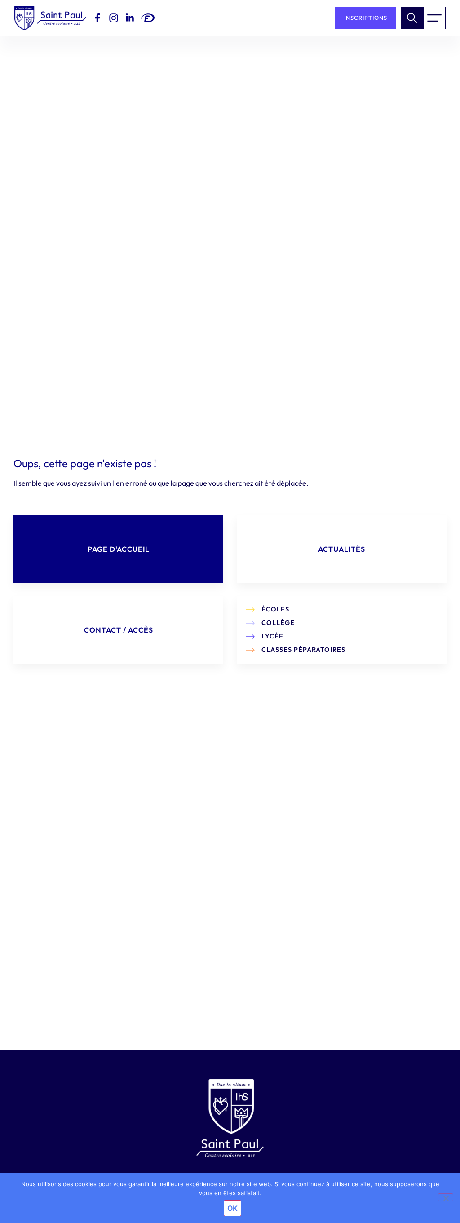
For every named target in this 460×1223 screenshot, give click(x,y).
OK (232, 1208)
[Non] (445, 1197)
